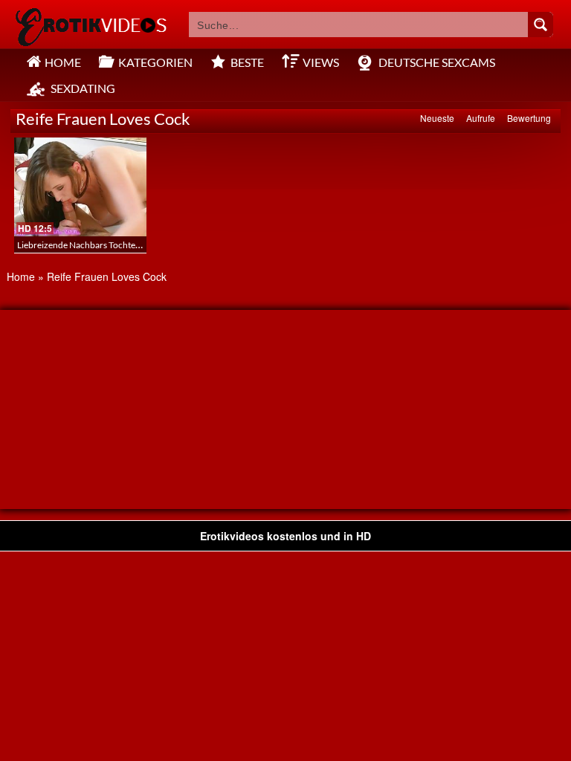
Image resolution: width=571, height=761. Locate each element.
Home (21, 276)
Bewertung (529, 117)
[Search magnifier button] (540, 24)
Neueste (437, 117)
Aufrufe (480, 117)
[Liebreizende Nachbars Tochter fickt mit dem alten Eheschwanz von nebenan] (80, 186)
